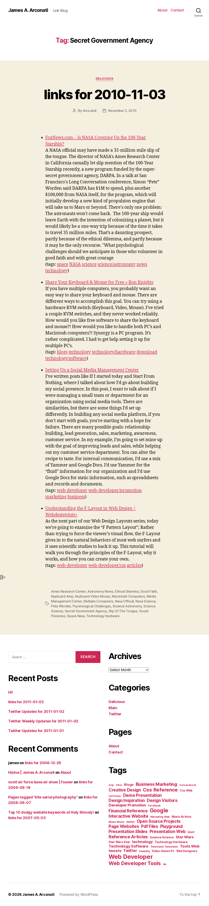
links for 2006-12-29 (43, 763)
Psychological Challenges (92, 606)
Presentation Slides (128, 831)
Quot (191, 832)
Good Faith (148, 591)
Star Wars (185, 837)
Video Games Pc (163, 851)
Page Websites (124, 826)
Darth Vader (115, 796)
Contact (177, 10)
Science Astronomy (127, 606)
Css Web (186, 790)
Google (159, 810)
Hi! (10, 692)
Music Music (117, 821)
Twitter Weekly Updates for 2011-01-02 (43, 721)
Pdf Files (149, 826)
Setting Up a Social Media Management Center (92, 370)
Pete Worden (61, 606)
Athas (119, 785)
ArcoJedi (90, 111)
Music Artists (181, 817)
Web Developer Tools (135, 863)
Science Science (162, 837)
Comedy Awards (188, 785)
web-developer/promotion (115, 490)
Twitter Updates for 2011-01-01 (36, 731)
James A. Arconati (28, 10)
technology (56, 271)
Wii (164, 864)
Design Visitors (162, 800)
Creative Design (125, 790)
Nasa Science (146, 601)
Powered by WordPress (78, 894)
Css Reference (160, 790)
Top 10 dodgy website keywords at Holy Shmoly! (51, 812)
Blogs (129, 785)
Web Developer (131, 856)
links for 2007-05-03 (27, 818)
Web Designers (186, 851)
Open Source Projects (159, 821)
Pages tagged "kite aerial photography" (43, 797)
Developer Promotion (127, 805)
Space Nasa (75, 616)
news (142, 264)
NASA (75, 264)
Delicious (104, 79)
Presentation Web (168, 831)
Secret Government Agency (86, 611)
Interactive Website (128, 816)
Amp (111, 785)
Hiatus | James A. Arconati (31, 772)
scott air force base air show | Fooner (40, 782)
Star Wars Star (119, 842)
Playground (171, 826)
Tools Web (190, 846)
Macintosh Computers (128, 596)
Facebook (154, 805)
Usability (144, 851)
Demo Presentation (142, 795)
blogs (62, 352)
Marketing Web (160, 816)
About (162, 10)
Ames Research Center (68, 591)
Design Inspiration (127, 800)
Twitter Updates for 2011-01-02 (36, 711)
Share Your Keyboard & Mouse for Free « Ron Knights (99, 282)
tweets (115, 850)
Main (113, 708)
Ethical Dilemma (127, 591)
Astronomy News (100, 591)
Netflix (131, 821)
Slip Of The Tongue (123, 611)
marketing (56, 497)
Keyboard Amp (62, 596)
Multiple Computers (98, 601)
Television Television (164, 846)
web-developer (72, 490)
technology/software (66, 358)
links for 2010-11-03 (105, 94)
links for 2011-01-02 (26, 702)
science (89, 264)
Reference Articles (128, 836)
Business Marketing (156, 784)
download (147, 352)
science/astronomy (117, 264)
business (76, 497)
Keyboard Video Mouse (92, 596)
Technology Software (128, 846)
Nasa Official (124, 601)
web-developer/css (107, 565)
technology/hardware (114, 352)
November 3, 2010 (122, 111)
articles (134, 565)
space (62, 264)
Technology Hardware (103, 616)
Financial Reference (128, 810)
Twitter (115, 714)
